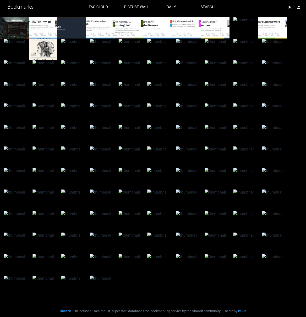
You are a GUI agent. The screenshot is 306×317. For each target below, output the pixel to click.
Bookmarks (20, 6)
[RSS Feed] (290, 7)
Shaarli (65, 311)
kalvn (242, 311)
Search (208, 6)
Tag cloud (98, 6)
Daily (171, 6)
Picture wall (136, 6)
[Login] (298, 7)
